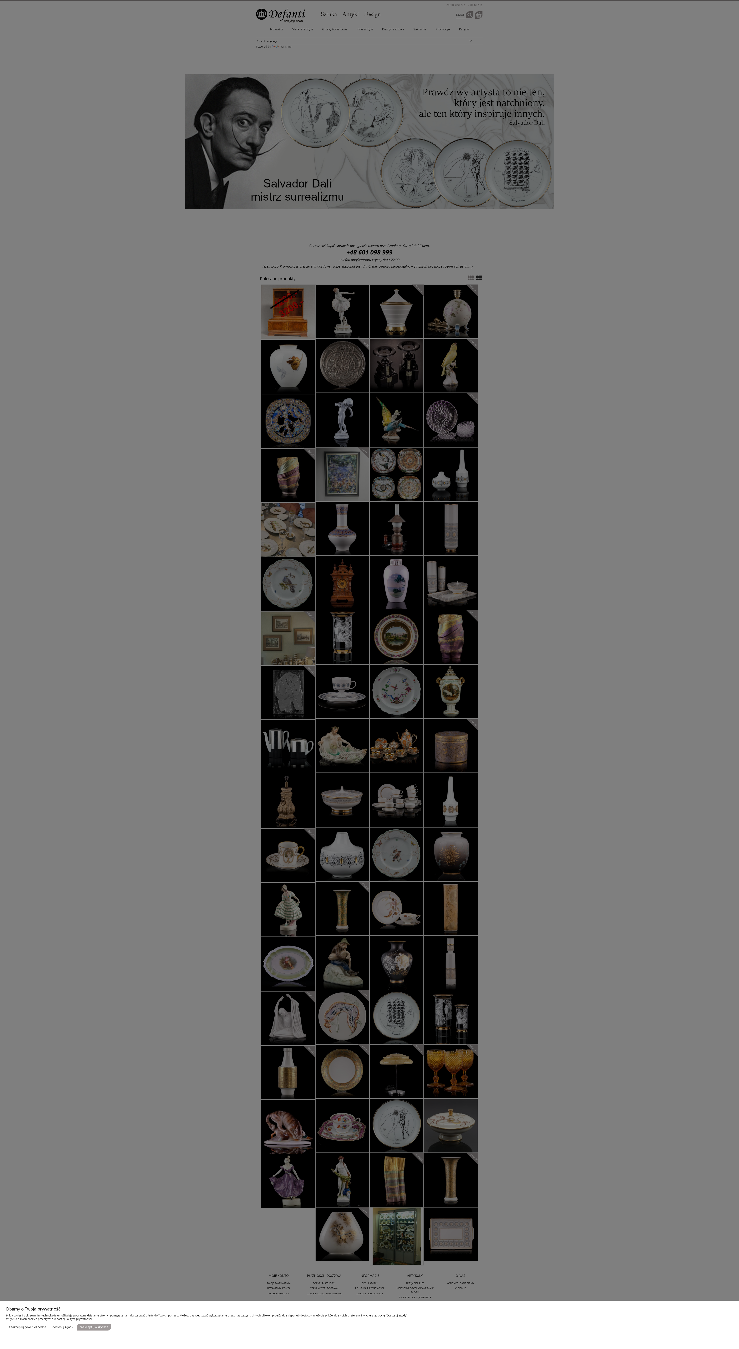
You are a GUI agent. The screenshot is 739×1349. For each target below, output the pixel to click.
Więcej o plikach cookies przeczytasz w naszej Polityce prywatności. (49, 1319)
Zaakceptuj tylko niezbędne (27, 1327)
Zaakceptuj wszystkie (93, 1327)
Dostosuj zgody (63, 1327)
